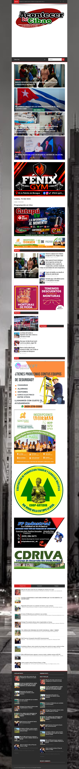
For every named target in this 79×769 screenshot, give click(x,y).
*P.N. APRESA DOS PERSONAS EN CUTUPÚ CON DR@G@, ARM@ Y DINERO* (28, 714)
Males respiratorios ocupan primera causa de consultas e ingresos (24, 272)
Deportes (17, 312)
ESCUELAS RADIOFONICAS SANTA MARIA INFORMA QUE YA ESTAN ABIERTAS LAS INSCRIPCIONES (28, 684)
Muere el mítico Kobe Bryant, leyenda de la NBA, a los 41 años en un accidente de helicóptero (29, 349)
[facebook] (60, 1)
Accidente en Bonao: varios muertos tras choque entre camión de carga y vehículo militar (28, 729)
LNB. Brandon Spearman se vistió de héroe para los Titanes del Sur (25, 326)
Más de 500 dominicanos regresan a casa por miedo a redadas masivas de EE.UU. (29, 738)
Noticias (17, 250)
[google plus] (63, 1)
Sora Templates (22, 767)
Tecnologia (43, 326)
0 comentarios (33, 276)
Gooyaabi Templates (36, 767)
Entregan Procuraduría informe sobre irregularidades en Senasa (29, 707)
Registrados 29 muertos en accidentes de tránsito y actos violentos (27, 693)
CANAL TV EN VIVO (18, 202)
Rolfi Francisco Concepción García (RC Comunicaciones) (28, 722)
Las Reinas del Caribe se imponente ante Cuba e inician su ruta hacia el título (28, 335)
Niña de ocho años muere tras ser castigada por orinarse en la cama (28, 677)
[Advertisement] (39, 45)
